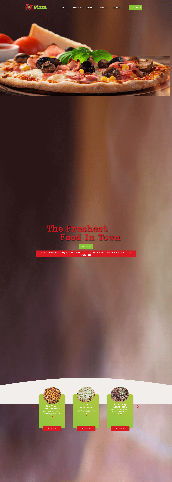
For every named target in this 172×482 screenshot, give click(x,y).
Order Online (136, 7)
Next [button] (137, 407)
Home (62, 7)
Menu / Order (78, 7)
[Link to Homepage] (36, 7)
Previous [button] (34, 407)
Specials (89, 7)
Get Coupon (52, 429)
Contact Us (117, 7)
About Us (103, 7)
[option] (52, 411)
